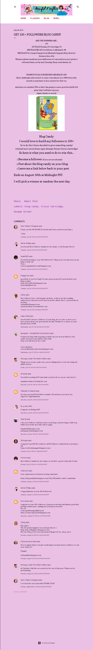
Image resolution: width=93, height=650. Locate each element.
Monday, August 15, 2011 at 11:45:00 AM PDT (35, 535)
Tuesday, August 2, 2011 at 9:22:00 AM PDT (35, 494)
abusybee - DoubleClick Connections (35, 333)
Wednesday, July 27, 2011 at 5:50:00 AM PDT (35, 327)
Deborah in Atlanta (28, 391)
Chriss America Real (28, 542)
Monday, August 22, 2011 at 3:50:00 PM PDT (35, 573)
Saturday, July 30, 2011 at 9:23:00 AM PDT (35, 400)
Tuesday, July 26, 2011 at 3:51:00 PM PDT (34, 250)
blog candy (31, 206)
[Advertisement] (46, 614)
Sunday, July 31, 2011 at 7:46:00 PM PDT (34, 464)
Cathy (23, 295)
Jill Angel (24, 440)
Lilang (23, 522)
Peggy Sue (25, 276)
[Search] (77, 6)
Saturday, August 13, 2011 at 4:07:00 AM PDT (35, 516)
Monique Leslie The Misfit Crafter (34, 359)
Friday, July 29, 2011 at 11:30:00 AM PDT (34, 367)
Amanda (24, 374)
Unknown (24, 471)
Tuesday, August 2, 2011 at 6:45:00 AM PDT (35, 481)
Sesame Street (23, 212)
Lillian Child (25, 316)
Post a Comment (20, 592)
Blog (46, 18)
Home (23, 18)
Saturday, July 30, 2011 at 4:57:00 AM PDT (35, 384)
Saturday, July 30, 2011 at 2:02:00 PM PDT (35, 413)
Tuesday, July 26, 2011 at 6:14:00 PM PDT (34, 269)
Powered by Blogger (48, 643)
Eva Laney (25, 501)
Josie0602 (25, 256)
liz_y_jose (24, 406)
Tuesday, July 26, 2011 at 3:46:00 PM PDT (34, 237)
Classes (35, 18)
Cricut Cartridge (52, 206)
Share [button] (17, 201)
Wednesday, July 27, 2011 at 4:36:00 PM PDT (35, 352)
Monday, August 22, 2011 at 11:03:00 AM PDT (35, 558)
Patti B (23, 419)
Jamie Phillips (26, 243)
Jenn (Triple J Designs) (29, 226)
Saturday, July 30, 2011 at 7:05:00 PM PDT (35, 434)
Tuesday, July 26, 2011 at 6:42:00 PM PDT (34, 288)
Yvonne (24, 458)
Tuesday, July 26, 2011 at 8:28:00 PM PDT (34, 310)
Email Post (31, 201)
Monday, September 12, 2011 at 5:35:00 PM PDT (36, 587)
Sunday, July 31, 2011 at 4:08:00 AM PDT (34, 451)
